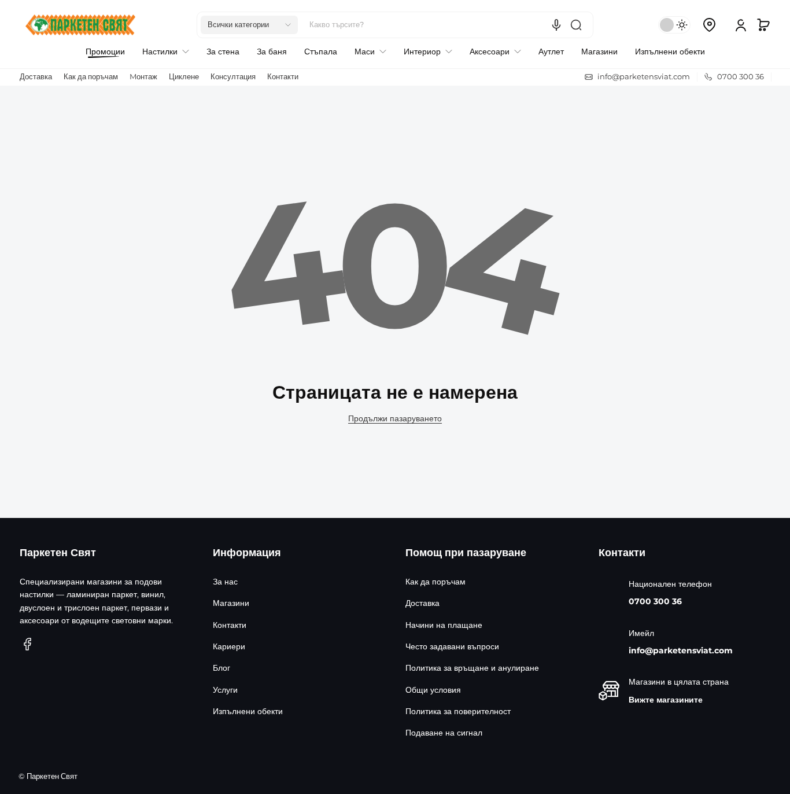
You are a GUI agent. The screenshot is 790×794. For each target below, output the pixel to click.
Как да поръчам (91, 76)
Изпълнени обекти (248, 711)
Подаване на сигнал (443, 732)
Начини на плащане (443, 625)
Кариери (229, 646)
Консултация (233, 76)
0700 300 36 (655, 601)
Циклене (184, 76)
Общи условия (433, 690)
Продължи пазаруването (395, 418)
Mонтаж (143, 76)
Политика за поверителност (458, 711)
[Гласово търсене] (556, 25)
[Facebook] (28, 644)
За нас (225, 581)
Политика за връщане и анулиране (472, 668)
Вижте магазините (666, 699)
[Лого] (80, 24)
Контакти (282, 76)
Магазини (231, 603)
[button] (249, 25)
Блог (221, 668)
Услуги (225, 690)
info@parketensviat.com (681, 650)
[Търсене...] (576, 25)
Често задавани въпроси (452, 646)
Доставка (36, 76)
